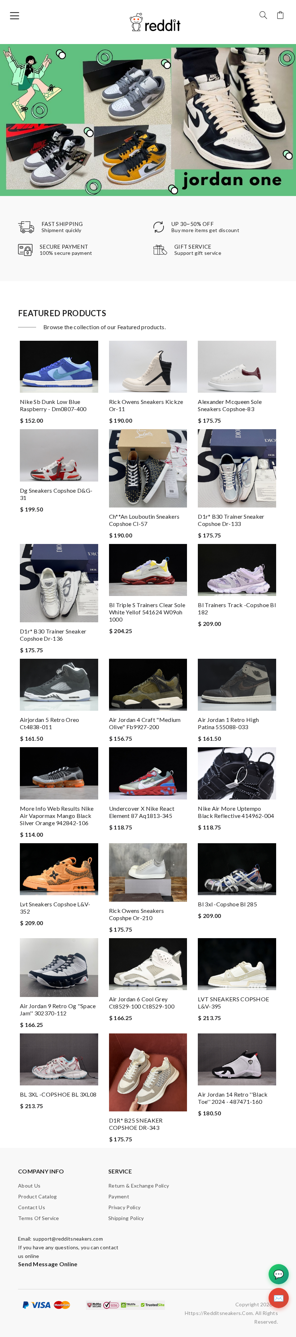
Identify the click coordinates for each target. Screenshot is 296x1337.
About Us (29, 1186)
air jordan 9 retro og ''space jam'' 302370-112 (58, 1009)
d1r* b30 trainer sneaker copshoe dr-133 (231, 520)
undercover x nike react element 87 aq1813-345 (142, 812)
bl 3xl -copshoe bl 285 (227, 904)
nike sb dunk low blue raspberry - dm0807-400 (53, 405)
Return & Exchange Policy (138, 1186)
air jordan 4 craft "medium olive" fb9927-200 (145, 723)
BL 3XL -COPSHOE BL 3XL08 (58, 1094)
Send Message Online (48, 1263)
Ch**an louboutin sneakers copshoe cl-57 (144, 520)
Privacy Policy (124, 1207)
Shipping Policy (126, 1218)
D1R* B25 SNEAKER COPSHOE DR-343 (136, 1124)
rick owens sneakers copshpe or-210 (136, 914)
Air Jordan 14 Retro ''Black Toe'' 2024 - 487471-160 (232, 1098)
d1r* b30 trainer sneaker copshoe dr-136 (53, 635)
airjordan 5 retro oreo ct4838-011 (49, 723)
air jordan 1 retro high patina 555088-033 (228, 723)
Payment (118, 1196)
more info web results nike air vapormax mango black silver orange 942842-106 (57, 815)
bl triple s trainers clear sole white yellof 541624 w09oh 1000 (147, 612)
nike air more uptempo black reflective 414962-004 (236, 812)
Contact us (31, 1207)
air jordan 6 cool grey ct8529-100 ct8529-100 (141, 1003)
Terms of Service (38, 1218)
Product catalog (37, 1196)
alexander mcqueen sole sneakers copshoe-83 (230, 405)
